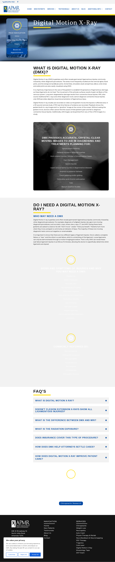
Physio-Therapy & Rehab (86, 535)
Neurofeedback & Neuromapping (89, 538)
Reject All (23, 554)
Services (50, 9)
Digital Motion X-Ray (84, 548)
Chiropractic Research (71, 503)
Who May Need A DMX (17, 40)
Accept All (35, 554)
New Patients (39, 9)
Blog (83, 9)
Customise (11, 554)
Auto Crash (80, 533)
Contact (108, 9)
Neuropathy (81, 530)
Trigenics (80, 543)
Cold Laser (80, 545)
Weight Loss (81, 528)
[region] (23, 547)
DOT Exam (80, 553)
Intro (17, 36)
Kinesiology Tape (83, 550)
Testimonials (63, 9)
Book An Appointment (17, 51)
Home (29, 9)
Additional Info (94, 9)
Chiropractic (81, 526)
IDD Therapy (81, 540)
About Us (75, 9)
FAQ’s (16, 44)
